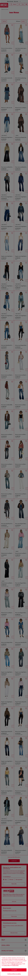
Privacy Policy (6, 965)
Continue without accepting (14, 973)
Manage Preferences (16, 963)
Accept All (14, 970)
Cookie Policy (15, 965)
